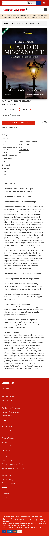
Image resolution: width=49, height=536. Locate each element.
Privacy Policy (7, 456)
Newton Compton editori (28, 142)
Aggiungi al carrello (18, 123)
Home (5, 23)
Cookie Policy (7, 460)
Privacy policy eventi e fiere (12, 464)
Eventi (4, 404)
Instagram (5, 497)
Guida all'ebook (8, 438)
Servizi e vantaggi (8, 396)
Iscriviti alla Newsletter (10, 446)
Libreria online (7, 430)
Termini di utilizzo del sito (11, 472)
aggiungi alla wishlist (10, 127)
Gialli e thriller (16, 23)
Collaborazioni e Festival (11, 408)
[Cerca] (38, 3)
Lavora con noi (7, 416)
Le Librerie (6, 392)
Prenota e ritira (7, 434)
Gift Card (5, 442)
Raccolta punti (7, 400)
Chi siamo (5, 388)
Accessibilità (6, 475)
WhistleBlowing (7, 479)
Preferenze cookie (9, 483)
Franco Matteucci (10, 104)
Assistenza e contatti (10, 426)
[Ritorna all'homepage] (16, 9)
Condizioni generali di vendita (13, 468)
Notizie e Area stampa (10, 412)
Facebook (5, 493)
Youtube (5, 505)
